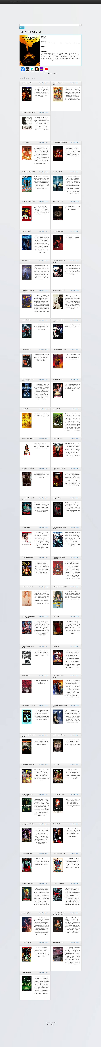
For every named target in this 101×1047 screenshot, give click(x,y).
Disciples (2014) (57, 498)
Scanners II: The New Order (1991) (29, 735)
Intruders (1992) (26, 261)
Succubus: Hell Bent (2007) (58, 320)
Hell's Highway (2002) (59, 942)
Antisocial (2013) (26, 913)
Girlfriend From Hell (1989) (60, 587)
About (21, 2)
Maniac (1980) (56, 824)
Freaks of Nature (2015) (59, 853)
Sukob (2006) (25, 142)
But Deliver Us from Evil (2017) (59, 468)
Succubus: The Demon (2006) (59, 261)
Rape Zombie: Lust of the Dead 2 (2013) (28, 617)
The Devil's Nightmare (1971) (28, 646)
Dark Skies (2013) (57, 172)
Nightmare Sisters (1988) (28, 172)
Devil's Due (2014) (58, 201)
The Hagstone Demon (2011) (58, 676)
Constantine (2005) (58, 438)
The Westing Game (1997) (28, 764)
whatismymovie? (12, 2)
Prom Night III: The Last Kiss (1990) (28, 291)
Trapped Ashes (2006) (58, 883)
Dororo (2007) (56, 409)
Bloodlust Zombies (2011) (60, 142)
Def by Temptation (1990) (29, 201)
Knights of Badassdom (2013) (59, 83)
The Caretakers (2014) (59, 735)
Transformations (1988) (28, 883)
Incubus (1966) (26, 676)
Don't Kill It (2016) (27, 320)
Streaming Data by (48, 73)
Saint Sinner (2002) (27, 83)
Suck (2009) (56, 646)
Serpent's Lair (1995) (58, 231)
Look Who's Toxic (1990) (59, 349)
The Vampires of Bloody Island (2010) (59, 557)
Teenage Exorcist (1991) (28, 824)
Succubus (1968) (26, 349)
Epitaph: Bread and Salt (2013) (28, 468)
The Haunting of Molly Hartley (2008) (28, 380)
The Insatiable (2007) (27, 853)
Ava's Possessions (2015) (28, 705)
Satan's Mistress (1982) (59, 794)
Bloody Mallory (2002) (27, 557)
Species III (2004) (26, 231)
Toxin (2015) (25, 409)
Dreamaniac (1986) (58, 379)
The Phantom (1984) (27, 587)
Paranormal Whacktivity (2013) (28, 498)
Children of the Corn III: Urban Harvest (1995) (59, 913)
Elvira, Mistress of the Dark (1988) (60, 706)
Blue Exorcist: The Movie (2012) (59, 528)
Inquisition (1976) (26, 942)
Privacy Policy (51, 1024)
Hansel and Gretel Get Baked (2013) (27, 795)
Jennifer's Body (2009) (28, 438)
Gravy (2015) (56, 764)
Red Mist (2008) (26, 527)
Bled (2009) (56, 616)
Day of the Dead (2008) (59, 290)
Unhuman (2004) (26, 972)
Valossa (48, 1022)
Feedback (26, 2)
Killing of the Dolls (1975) (28, 112)
